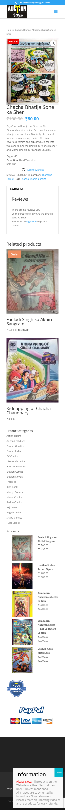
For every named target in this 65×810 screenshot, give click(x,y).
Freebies (11, 481)
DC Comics (12, 456)
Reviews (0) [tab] (16, 188)
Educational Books (16, 466)
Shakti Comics (14, 517)
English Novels (14, 476)
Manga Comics (14, 492)
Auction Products (16, 441)
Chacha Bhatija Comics (33, 178)
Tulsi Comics (13, 522)
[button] (53, 43)
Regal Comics (13, 512)
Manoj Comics (14, 497)
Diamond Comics (22, 29)
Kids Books (12, 486)
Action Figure (13, 435)
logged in (31, 221)
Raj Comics (12, 507)
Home (9, 29)
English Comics (14, 471)
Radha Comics (14, 502)
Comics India (13, 451)
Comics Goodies (15, 446)
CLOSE (59, 772)
